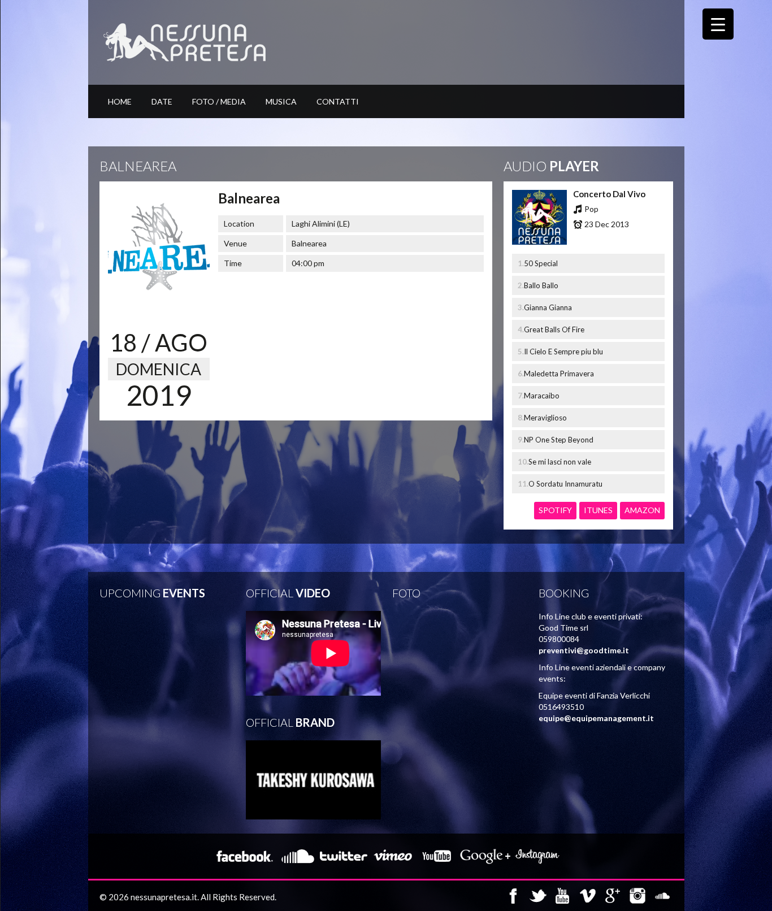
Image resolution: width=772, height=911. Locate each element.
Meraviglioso (545, 417)
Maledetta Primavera (559, 373)
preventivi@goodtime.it (584, 650)
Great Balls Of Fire (554, 329)
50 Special (541, 263)
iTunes (598, 510)
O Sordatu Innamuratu (565, 483)
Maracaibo (542, 395)
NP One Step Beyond (558, 439)
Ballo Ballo (541, 285)
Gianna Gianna (548, 307)
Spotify (555, 510)
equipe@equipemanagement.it (596, 718)
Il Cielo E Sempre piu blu (563, 351)
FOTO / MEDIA (219, 101)
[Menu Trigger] (718, 24)
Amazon (642, 510)
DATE (161, 101)
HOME (120, 101)
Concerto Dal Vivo (609, 194)
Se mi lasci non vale (559, 461)
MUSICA (281, 101)
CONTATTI (337, 101)
